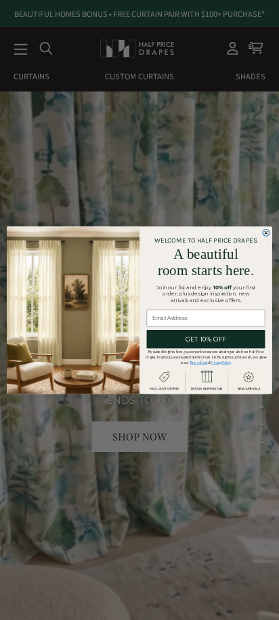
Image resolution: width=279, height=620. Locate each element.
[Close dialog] (266, 232)
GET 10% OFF (206, 339)
